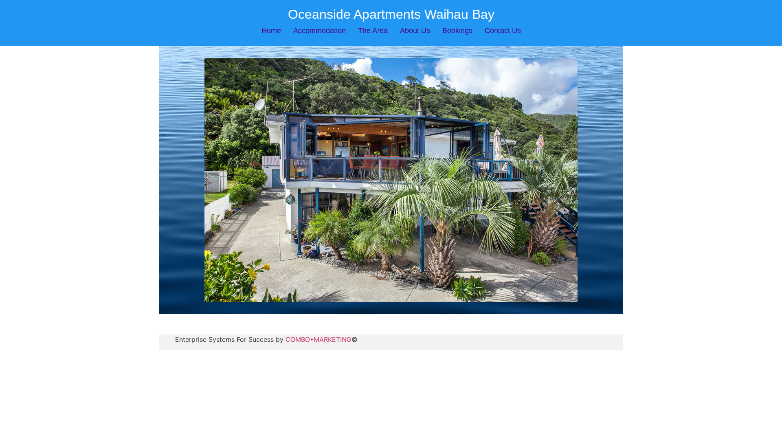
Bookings (457, 30)
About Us (415, 30)
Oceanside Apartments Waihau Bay (391, 14)
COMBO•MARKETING (318, 339)
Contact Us (503, 30)
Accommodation (319, 30)
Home (271, 30)
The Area (373, 30)
